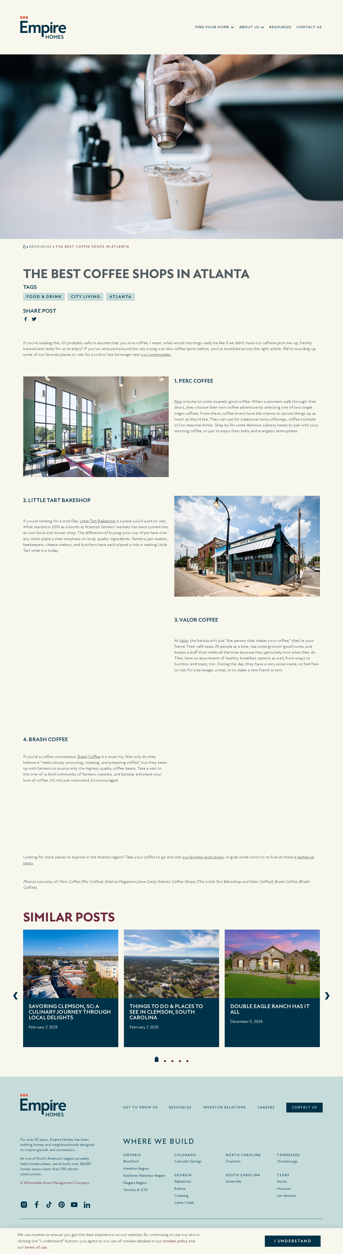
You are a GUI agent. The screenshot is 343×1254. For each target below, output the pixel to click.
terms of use (36, 1247)
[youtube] (74, 1204)
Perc (178, 401)
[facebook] (36, 1204)
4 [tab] (180, 1061)
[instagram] (23, 1204)
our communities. (156, 354)
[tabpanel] (70, 988)
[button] (215, 27)
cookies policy (175, 1241)
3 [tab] (172, 1061)
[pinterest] (61, 1204)
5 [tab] (187, 1061)
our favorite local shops (203, 857)
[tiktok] (49, 1204)
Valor (183, 640)
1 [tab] (156, 1059)
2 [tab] (165, 1061)
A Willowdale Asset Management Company (55, 1182)
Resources (40, 246)
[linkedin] (86, 1204)
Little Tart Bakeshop (98, 521)
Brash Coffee (89, 756)
